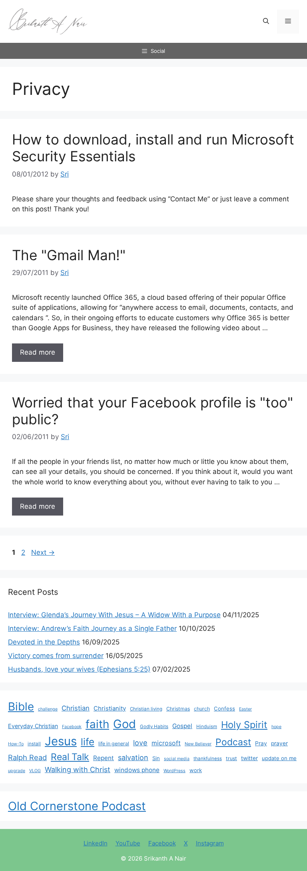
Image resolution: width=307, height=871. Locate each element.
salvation (133, 757)
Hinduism (206, 726)
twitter (249, 758)
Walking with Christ (77, 769)
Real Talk (70, 757)
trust (231, 758)
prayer (279, 743)
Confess (224, 708)
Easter (245, 709)
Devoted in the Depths (44, 642)
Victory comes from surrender (56, 656)
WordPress (174, 770)
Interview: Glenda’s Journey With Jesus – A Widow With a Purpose (114, 615)
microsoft (166, 743)
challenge (48, 709)
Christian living (146, 709)
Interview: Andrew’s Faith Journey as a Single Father (92, 628)
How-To (16, 744)
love (140, 742)
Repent (103, 758)
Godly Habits (154, 726)
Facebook (72, 726)
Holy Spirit (244, 725)
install (34, 744)
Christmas (178, 709)
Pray (261, 743)
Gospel (182, 726)
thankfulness (207, 758)
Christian (76, 708)
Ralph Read (27, 757)
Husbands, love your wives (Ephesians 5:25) (79, 669)
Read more (37, 352)
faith (97, 724)
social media (176, 758)
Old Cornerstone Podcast (77, 806)
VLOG (35, 770)
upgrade (16, 770)
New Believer (198, 744)
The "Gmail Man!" (69, 255)
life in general (113, 744)
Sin (156, 758)
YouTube (128, 843)
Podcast (233, 742)
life (87, 742)
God (124, 724)
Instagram (210, 843)
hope (276, 726)
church (202, 709)
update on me (279, 758)
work (195, 770)
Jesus (61, 741)
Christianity (110, 708)
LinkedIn (96, 843)
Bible (21, 706)
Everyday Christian (33, 725)
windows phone (136, 770)
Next (43, 552)
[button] (266, 22)
